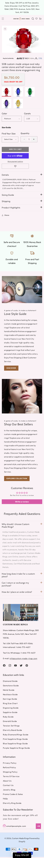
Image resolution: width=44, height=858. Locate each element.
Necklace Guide (10, 694)
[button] (3, 18)
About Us (7, 781)
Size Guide (6, 127)
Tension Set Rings (11, 725)
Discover (11, 368)
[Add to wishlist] (15, 166)
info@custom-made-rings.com (23, 658)
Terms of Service (11, 776)
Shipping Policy (10, 772)
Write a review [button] (22, 502)
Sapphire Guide (10, 712)
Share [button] (6, 215)
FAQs (5, 798)
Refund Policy (9, 767)
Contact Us (8, 785)
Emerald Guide (10, 721)
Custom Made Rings (20, 838)
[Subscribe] (38, 826)
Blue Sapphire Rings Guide (15, 743)
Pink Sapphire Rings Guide (15, 739)
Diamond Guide (10, 681)
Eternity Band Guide (12, 730)
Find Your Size (8, 133)
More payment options (15, 161)
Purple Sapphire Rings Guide (16, 748)
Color (4, 113)
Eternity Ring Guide (12, 803)
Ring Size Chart (10, 703)
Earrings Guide (10, 699)
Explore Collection (17, 478)
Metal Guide (8, 690)
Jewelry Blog (9, 790)
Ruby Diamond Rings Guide (15, 734)
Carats (27, 113)
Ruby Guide (8, 717)
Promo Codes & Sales (13, 794)
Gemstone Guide (11, 685)
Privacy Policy (9, 763)
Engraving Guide (11, 708)
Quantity (25, 133)
